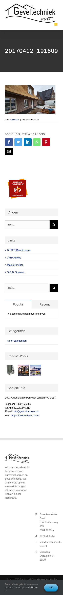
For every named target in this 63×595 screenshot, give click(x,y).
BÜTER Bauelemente (19, 250)
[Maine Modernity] (11, 370)
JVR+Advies (14, 257)
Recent (45, 304)
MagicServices (15, 264)
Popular (18, 304)
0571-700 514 (47, 536)
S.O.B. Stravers (16, 272)
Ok (51, 587)
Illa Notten (14, 119)
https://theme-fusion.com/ (25, 415)
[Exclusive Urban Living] (23, 370)
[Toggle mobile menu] (56, 24)
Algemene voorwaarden (47, 579)
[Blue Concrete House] (35, 370)
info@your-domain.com (26, 411)
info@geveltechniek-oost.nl (49, 544)
